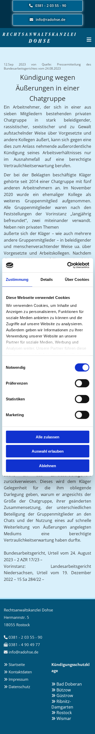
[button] (48, 5)
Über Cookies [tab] (77, 279)
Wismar (61, 718)
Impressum (18, 679)
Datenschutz (19, 686)
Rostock (61, 712)
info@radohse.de (23, 651)
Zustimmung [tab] (17, 279)
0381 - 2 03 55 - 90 (25, 637)
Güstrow (62, 695)
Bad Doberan (66, 684)
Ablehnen (47, 465)
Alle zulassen (47, 437)
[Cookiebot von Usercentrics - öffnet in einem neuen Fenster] (67, 265)
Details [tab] (47, 279)
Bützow (61, 690)
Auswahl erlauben (48, 451)
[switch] (82, 383)
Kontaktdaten (20, 671)
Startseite (17, 664)
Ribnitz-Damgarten (62, 704)
